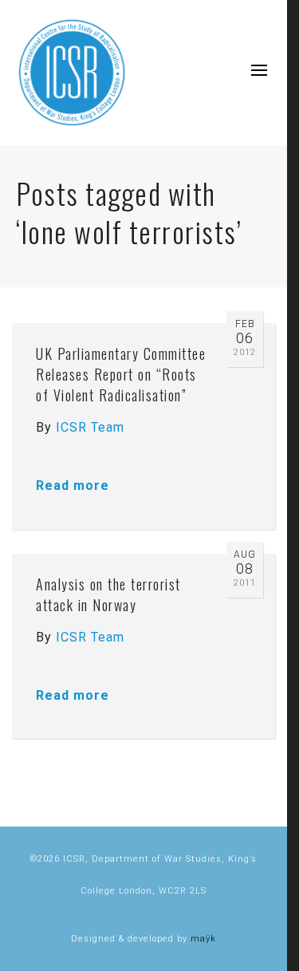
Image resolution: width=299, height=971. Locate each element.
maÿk (203, 939)
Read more (72, 485)
